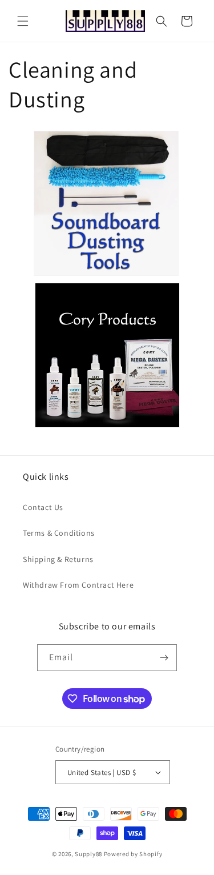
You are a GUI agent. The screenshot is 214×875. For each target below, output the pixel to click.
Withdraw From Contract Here (78, 585)
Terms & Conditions (59, 533)
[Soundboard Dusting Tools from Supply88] (106, 275)
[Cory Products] (107, 427)
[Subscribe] (163, 657)
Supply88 (88, 854)
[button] (22, 21)
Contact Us (43, 507)
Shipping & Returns (58, 559)
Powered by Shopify (133, 854)
